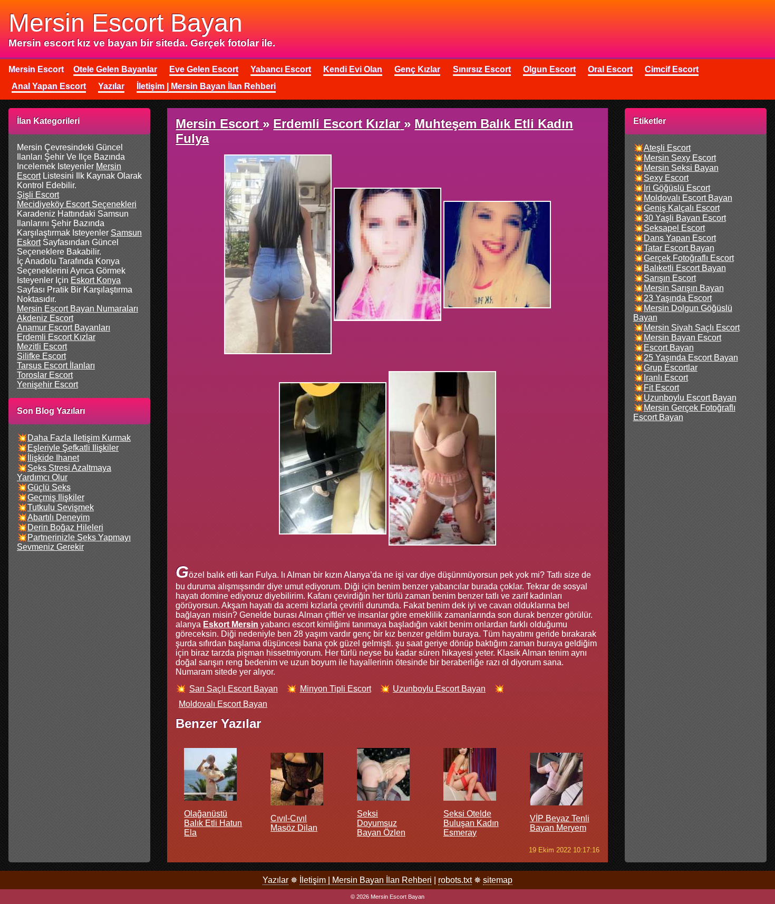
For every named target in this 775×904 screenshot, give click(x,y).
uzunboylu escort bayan (439, 688)
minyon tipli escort (335, 688)
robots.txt (455, 880)
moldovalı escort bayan (223, 703)
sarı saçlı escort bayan (233, 688)
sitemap (497, 880)
